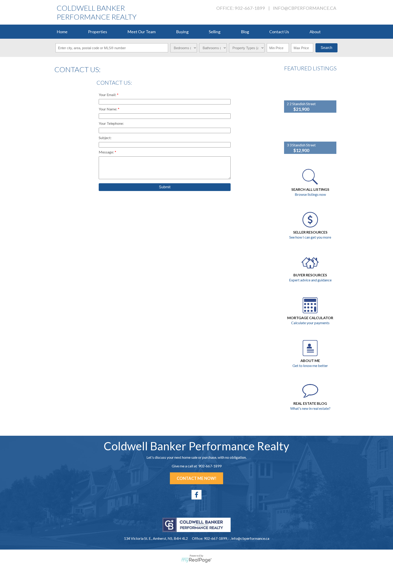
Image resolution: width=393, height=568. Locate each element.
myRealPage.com (196, 560)
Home (62, 31)
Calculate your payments (310, 323)
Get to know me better (310, 365)
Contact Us (279, 31)
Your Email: (108, 94)
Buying (182, 31)
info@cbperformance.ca (304, 8)
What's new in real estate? (310, 408)
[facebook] (196, 494)
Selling (214, 31)
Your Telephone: (111, 123)
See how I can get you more (310, 237)
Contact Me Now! (196, 478)
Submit (164, 187)
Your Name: (108, 109)
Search (326, 48)
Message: (107, 152)
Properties (97, 31)
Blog (245, 31)
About (315, 31)
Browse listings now (310, 194)
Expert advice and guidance (310, 280)
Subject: (105, 137)
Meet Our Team (141, 31)
